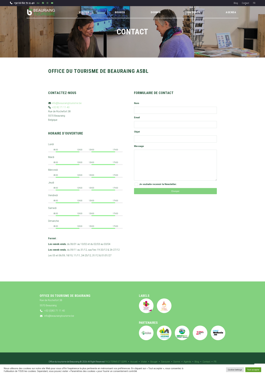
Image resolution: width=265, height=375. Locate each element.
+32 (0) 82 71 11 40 (24, 3)
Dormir (176, 361)
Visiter (144, 361)
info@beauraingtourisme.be (67, 103)
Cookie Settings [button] (235, 370)
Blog (236, 3)
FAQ (107, 361)
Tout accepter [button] (253, 370)
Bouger (153, 361)
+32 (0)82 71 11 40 (54, 310)
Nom (136, 103)
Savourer (165, 361)
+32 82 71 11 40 (60, 107)
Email (137, 117)
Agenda (187, 361)
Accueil (133, 361)
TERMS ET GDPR (118, 361)
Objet (137, 131)
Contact (245, 3)
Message (139, 146)
